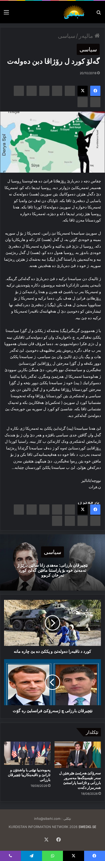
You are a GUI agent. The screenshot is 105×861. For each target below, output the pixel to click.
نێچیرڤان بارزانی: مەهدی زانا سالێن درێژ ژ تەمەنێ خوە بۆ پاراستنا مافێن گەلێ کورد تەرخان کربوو (52, 569)
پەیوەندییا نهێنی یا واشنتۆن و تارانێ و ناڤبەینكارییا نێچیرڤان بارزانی (29, 775)
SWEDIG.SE (87, 827)
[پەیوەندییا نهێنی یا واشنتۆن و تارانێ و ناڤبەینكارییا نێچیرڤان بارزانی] (27, 753)
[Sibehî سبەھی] (75, 12)
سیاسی (66, 35)
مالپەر (87, 35)
